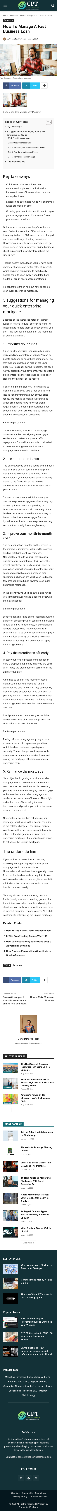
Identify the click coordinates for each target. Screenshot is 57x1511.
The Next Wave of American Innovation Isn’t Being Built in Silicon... (35, 1067)
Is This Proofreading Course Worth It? (26, 936)
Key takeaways (14, 126)
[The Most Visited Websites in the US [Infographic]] (10, 1298)
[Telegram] (28, 1478)
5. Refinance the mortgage (23, 157)
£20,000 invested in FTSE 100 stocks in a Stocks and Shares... (37, 1336)
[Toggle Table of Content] (47, 122)
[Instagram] (21, 1478)
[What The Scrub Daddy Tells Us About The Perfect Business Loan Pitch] (10, 1166)
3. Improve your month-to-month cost (28, 147)
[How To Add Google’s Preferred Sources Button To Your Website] (10, 1322)
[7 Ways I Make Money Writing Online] (10, 1283)
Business (14, 15)
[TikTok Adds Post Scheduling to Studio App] (10, 1136)
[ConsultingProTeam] (5, 39)
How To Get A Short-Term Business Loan (28, 930)
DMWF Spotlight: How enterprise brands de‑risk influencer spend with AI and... (37, 1351)
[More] (44, 85)
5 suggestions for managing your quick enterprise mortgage (26, 133)
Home (5, 15)
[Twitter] (36, 1478)
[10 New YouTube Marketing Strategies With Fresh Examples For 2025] (10, 1181)
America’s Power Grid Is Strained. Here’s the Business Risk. (35, 1098)
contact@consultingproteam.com (35, 1457)
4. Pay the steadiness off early (25, 152)
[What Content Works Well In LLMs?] (10, 1232)
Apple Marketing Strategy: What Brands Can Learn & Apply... (35, 1197)
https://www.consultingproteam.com (28, 1043)
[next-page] (10, 1110)
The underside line (16, 161)
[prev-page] (5, 1110)
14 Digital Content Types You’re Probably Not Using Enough (35, 1214)
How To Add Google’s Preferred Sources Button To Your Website (36, 1321)
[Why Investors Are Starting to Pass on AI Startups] (10, 1269)
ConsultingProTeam (17, 39)
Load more (27, 1242)
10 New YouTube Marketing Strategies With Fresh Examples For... (36, 1181)
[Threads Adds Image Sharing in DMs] (10, 1151)
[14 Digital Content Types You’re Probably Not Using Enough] (10, 1215)
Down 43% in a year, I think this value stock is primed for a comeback (14, 1000)
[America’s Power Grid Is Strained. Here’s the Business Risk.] (10, 1099)
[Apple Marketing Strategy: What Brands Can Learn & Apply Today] (10, 1198)
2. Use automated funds (21, 143)
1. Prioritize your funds (20, 138)
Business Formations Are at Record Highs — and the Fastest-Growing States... (37, 1082)
